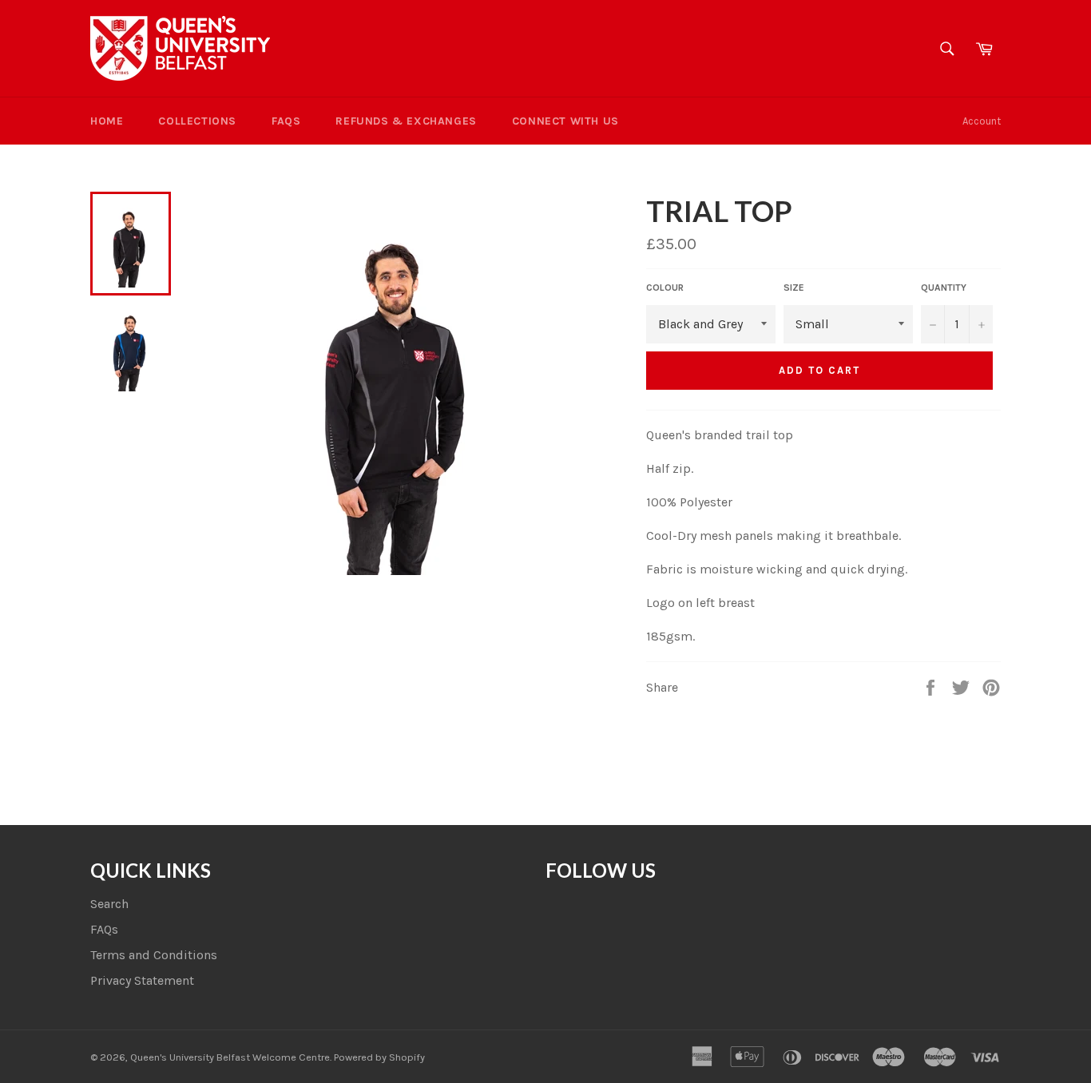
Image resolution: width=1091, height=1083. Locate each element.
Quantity (943, 287)
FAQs (286, 121)
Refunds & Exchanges (405, 121)
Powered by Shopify (379, 1057)
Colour (665, 287)
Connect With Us (565, 121)
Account (981, 121)
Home (106, 121)
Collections (197, 121)
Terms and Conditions (153, 954)
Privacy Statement (142, 980)
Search (109, 903)
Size (794, 287)
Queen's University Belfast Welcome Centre (230, 1057)
